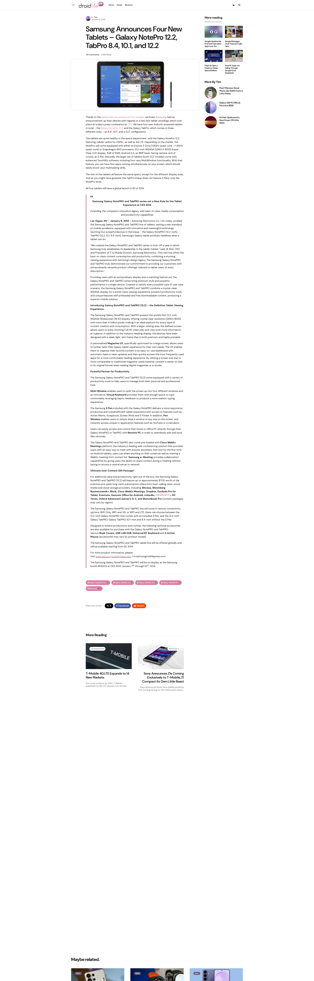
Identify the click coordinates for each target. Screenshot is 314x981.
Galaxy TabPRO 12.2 (147, 583)
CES (129, 124)
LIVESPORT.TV (163, 495)
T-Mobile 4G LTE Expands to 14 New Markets (107, 675)
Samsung (95, 588)
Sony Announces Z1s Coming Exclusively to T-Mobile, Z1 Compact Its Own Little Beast (163, 678)
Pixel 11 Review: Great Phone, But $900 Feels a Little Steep (231, 91)
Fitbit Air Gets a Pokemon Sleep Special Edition (211, 68)
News (78, 973)
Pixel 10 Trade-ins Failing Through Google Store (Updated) (232, 69)
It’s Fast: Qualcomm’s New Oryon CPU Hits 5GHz (229, 120)
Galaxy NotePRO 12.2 (98, 583)
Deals (137, 973)
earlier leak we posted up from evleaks (122, 117)
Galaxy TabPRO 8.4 (171, 583)
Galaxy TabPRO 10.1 (123, 583)
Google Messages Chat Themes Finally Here (233, 44)
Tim (95, 17)
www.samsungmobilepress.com (113, 556)
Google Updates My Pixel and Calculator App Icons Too (213, 44)
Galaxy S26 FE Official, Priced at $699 (229, 104)
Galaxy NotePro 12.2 (112, 128)
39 (92, 54)
